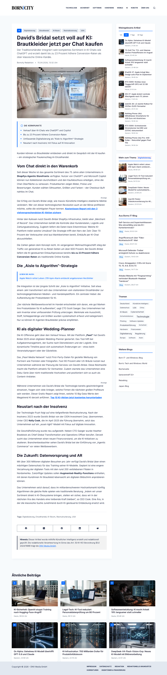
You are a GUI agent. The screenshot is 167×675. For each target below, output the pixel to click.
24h (126, 35)
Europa (122, 338)
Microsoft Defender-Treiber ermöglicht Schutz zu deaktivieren (134, 251)
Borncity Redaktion (25, 62)
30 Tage (140, 35)
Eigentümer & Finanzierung (113, 670)
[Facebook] (26, 528)
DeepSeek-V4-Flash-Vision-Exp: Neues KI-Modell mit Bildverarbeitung (131, 653)
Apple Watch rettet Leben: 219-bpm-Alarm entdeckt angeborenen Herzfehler (56, 278)
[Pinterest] (62, 528)
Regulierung (140, 334)
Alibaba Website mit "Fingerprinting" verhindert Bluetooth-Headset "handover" (135, 278)
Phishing (123, 321)
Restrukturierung (70, 31)
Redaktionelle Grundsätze (139, 666)
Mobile (120, 8)
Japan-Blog (124, 386)
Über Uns (145, 8)
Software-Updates (137, 321)
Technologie (71, 8)
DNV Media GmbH (47, 546)
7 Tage (132, 35)
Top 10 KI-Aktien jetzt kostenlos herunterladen (76, 397)
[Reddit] (98, 528)
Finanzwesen (136, 329)
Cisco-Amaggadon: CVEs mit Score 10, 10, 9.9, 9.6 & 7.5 (135, 264)
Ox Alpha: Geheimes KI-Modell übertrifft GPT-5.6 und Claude (34, 653)
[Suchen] (154, 8)
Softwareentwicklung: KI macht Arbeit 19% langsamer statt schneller (130, 611)
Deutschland (124, 304)
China (142, 308)
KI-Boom (56, 31)
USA (82, 31)
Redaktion (119, 666)
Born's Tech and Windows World (133, 363)
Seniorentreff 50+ (126, 375)
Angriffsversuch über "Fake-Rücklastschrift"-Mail (131, 239)
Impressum (91, 666)
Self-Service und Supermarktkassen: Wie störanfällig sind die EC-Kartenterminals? (135, 225)
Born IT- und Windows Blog (131, 358)
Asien (141, 338)
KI (127, 8)
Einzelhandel (44, 31)
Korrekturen (92, 670)
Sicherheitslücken (126, 316)
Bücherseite (124, 369)
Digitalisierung (29, 31)
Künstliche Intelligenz (140, 304)
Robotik (134, 8)
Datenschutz (124, 308)
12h (121, 35)
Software (97, 8)
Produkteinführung (128, 325)
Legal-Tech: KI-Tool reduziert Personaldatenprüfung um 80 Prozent (81, 611)
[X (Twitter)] (44, 528)
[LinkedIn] (80, 528)
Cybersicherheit (137, 312)
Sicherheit (85, 8)
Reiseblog (123, 380)
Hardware (109, 8)
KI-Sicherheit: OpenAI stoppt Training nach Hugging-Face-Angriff (32, 611)
